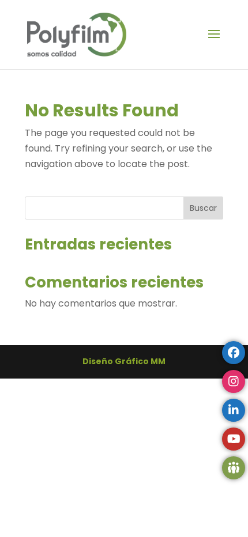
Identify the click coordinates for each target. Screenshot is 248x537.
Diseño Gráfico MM (124, 361)
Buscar (203, 208)
